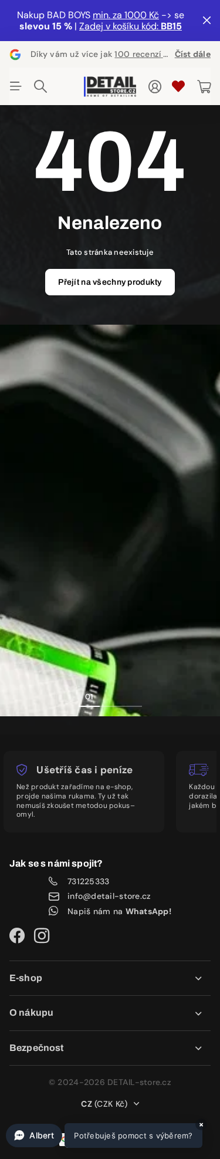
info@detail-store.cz (109, 896)
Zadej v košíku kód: (130, 26)
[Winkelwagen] (204, 86)
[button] (104, 1135)
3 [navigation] (131, 696)
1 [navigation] (89, 696)
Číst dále (193, 54)
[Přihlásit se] (154, 86)
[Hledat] (40, 86)
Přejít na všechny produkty (109, 282)
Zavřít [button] (206, 20)
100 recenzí (145, 54)
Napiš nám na (119, 912)
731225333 (88, 882)
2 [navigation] (110, 696)
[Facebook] (17, 936)
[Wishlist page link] (178, 86)
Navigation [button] (15, 86)
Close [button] (110, 978)
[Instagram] (41, 936)
